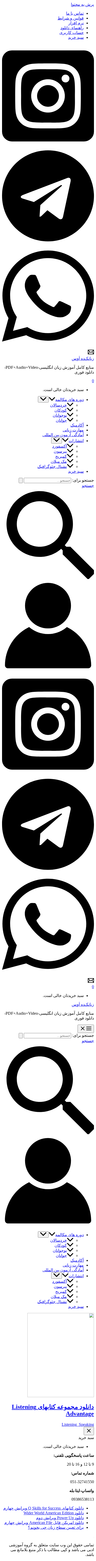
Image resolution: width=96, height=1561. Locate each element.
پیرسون (60, 451)
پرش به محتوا (82, 4)
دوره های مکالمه (69, 399)
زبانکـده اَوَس (83, 358)
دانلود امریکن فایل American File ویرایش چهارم (44, 1522)
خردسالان (58, 405)
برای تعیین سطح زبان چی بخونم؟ (56, 1527)
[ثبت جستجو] (21, 480)
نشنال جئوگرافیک (52, 466)
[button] (52, 399)
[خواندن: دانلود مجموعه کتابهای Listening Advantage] (60, 1396)
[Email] (91, 354)
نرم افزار (76, 23)
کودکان (61, 410)
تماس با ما (75, 13)
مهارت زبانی (73, 430)
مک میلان (59, 461)
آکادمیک (77, 425)
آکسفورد (59, 446)
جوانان (61, 420)
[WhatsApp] (48, 346)
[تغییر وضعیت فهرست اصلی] (86, 1029)
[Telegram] (48, 241)
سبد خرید (76, 37)
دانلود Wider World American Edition (54, 1513)
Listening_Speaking (78, 1424)
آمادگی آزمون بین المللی (63, 435)
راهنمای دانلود (72, 28)
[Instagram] (48, 146)
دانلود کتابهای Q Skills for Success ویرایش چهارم (43, 1508)
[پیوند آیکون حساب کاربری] (48, 670)
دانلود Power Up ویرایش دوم (60, 1518)
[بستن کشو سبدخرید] (89, 1431)
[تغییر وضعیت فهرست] (43, 399)
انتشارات (76, 441)
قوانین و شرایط (71, 18)
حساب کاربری (71, 32)
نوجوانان (60, 415)
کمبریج (61, 456)
